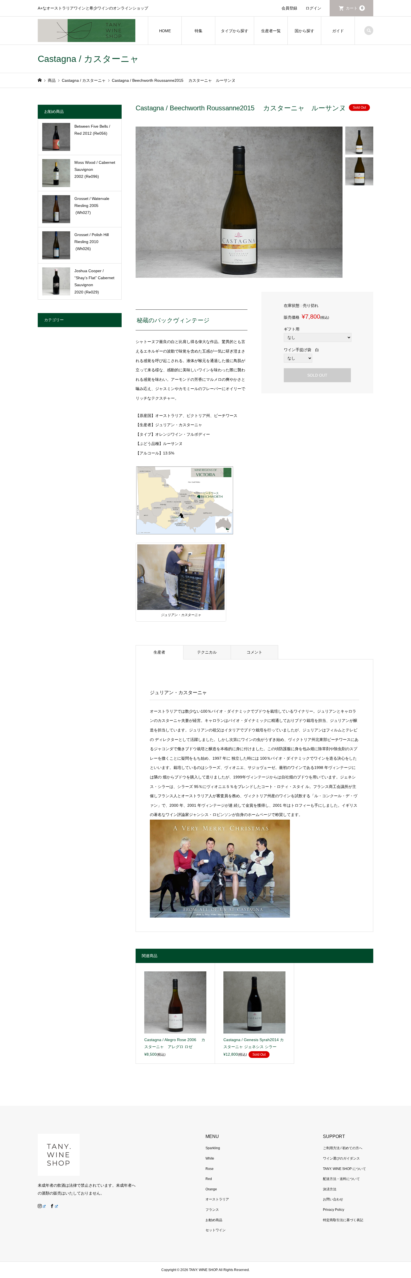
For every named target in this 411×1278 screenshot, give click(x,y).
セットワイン (216, 1230)
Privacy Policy (333, 1210)
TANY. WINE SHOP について (344, 1169)
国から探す (304, 31)
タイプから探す (234, 31)
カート (354, 8)
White (210, 1158)
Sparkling (213, 1148)
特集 (198, 31)
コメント (254, 652)
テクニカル (207, 652)
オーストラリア (217, 1199)
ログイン (313, 8)
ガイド (338, 31)
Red (209, 1179)
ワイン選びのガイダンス (341, 1158)
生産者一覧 (271, 31)
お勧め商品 (214, 1220)
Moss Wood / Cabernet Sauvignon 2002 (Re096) (94, 169)
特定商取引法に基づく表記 (343, 1220)
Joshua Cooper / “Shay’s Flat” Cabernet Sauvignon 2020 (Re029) (94, 281)
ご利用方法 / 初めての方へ (342, 1148)
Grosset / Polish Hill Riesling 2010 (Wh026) (91, 241)
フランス (212, 1210)
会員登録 (289, 8)
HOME (165, 31)
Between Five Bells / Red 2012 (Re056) (92, 130)
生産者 (159, 652)
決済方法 (329, 1189)
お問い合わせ (333, 1199)
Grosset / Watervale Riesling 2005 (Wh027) (91, 205)
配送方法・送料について (341, 1179)
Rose (210, 1169)
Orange (211, 1189)
